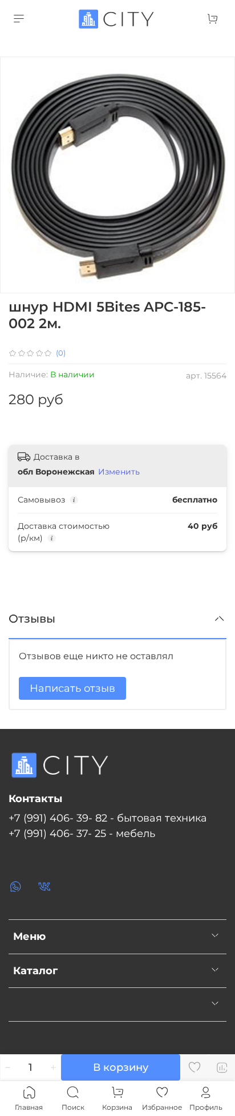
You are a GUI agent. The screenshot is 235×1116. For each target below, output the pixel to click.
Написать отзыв (72, 688)
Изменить (119, 472)
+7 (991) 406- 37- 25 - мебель (82, 833)
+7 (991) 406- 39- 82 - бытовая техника (108, 818)
